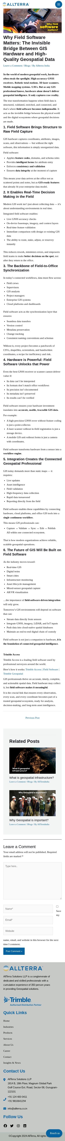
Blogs (27, 65)
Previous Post (33, 717)
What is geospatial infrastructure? (31, 777)
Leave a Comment (12, 65)
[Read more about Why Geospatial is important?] (32, 803)
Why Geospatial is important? (28, 820)
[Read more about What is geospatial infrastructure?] (32, 760)
